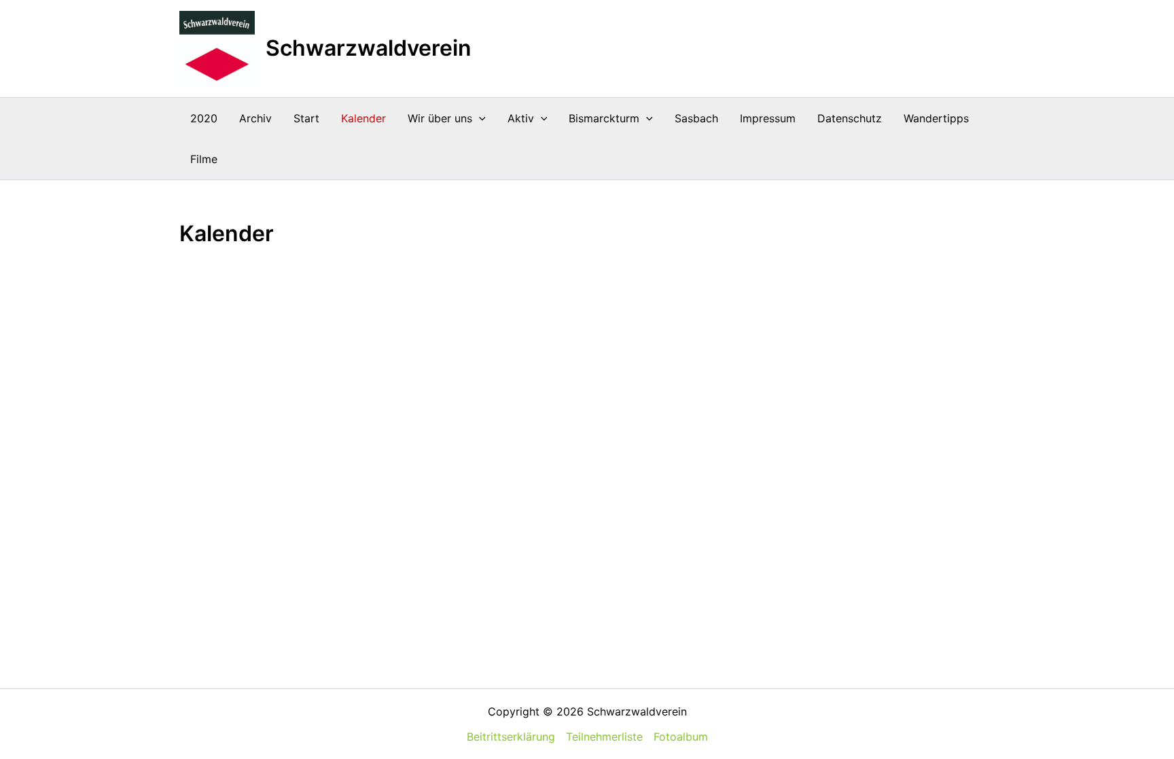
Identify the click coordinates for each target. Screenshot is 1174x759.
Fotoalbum (681, 736)
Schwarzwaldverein (369, 48)
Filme (203, 159)
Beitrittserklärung (511, 736)
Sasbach (696, 118)
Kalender (363, 118)
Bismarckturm (604, 118)
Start (306, 118)
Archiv (255, 118)
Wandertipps (936, 118)
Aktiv (521, 118)
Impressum (768, 118)
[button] (479, 118)
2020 (203, 118)
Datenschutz (849, 118)
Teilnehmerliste (604, 736)
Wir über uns (440, 118)
